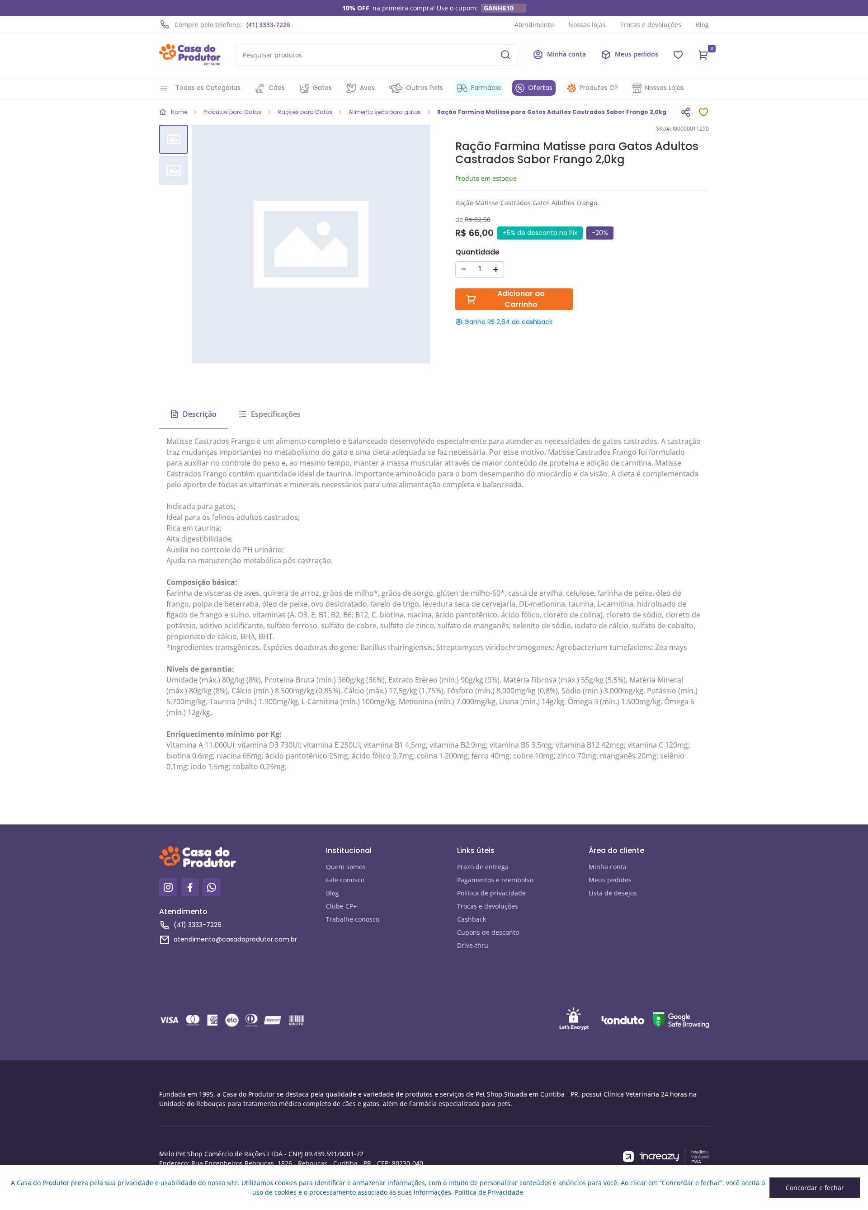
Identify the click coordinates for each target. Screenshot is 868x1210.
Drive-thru (472, 945)
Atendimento (534, 24)
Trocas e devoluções (650, 24)
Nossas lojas (587, 24)
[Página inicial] (190, 55)
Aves (367, 87)
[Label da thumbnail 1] (173, 170)
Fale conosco (345, 880)
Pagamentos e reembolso (495, 880)
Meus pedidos (610, 880)
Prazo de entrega (483, 866)
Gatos (322, 87)
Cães (277, 87)
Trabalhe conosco (352, 919)
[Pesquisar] (505, 54)
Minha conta (608, 866)
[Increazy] (666, 1157)
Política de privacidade (491, 893)
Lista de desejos (613, 893)
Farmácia (486, 87)
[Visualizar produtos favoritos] (678, 54)
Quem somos (346, 866)
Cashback (471, 919)
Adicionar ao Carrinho (521, 299)
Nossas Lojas (664, 87)
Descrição (200, 414)
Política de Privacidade (489, 1192)
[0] (703, 54)
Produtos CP (599, 87)
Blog (702, 24)
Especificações (276, 414)
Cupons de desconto (488, 932)
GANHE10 (499, 8)
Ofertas (540, 87)
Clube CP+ (341, 906)
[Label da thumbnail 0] (173, 139)
